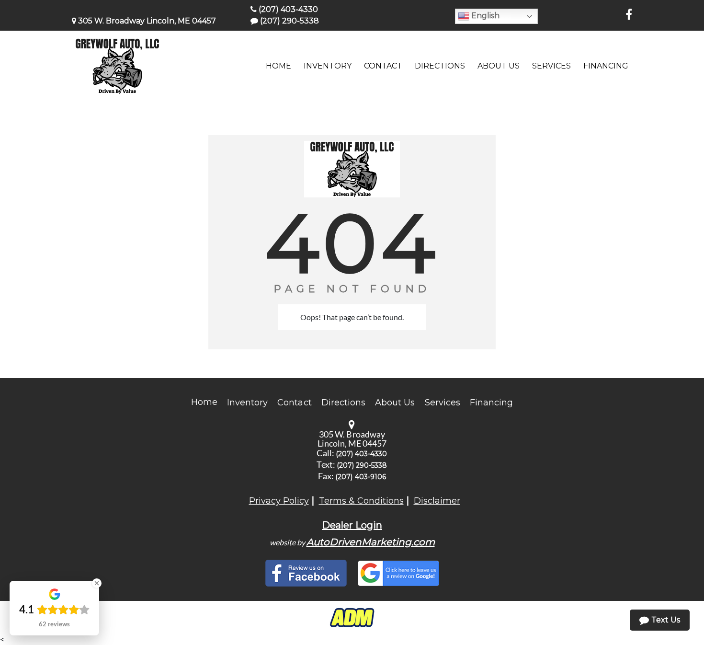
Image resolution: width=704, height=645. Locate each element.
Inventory (247, 402)
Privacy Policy (279, 500)
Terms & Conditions (361, 500)
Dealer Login (352, 525)
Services (442, 402)
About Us (395, 402)
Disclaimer (437, 500)
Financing (491, 402)
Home (204, 402)
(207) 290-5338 (288, 21)
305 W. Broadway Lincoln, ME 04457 (146, 21)
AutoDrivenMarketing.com (371, 542)
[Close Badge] (97, 583)
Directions (343, 402)
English (484, 15)
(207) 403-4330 (287, 9)
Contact (294, 402)
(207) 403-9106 (360, 476)
